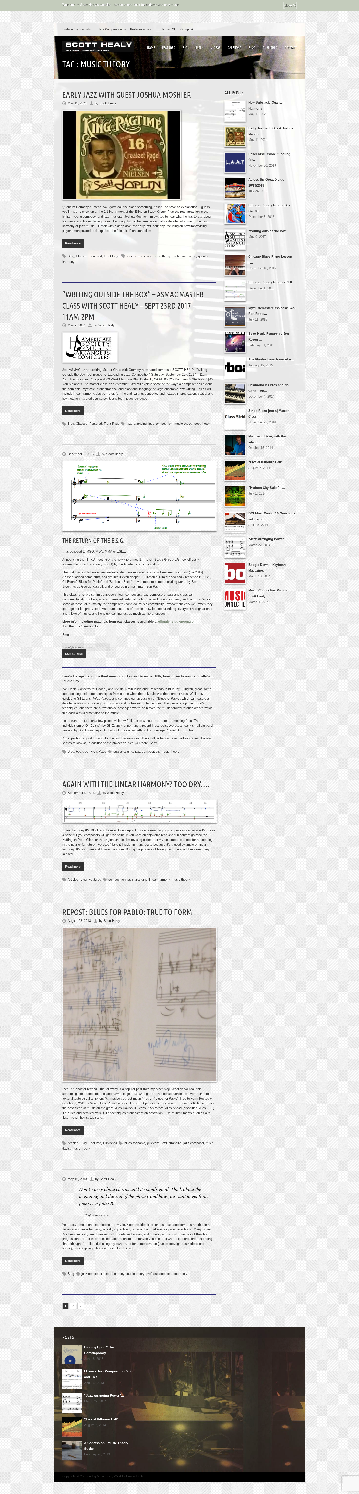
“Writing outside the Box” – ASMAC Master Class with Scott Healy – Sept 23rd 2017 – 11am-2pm (133, 305)
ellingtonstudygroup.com (177, 621)
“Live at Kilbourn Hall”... (267, 462)
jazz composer (193, 1143)
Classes (81, 256)
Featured (168, 48)
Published (270, 48)
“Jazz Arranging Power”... (268, 539)
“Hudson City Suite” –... (266, 488)
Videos (215, 48)
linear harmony (159, 879)
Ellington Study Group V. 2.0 (270, 282)
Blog (252, 48)
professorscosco (184, 256)
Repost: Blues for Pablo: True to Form (127, 912)
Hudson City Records (76, 29)
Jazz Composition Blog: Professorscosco (125, 29)
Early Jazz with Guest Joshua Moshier (126, 94)
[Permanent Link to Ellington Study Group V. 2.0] (139, 495)
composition (117, 879)
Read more (73, 243)
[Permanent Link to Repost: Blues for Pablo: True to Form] (139, 1004)
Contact (291, 48)
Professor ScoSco (96, 1214)
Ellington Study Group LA (176, 29)
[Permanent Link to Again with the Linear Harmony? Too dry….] (139, 811)
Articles (73, 879)
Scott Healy (107, 103)
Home (151, 48)
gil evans (153, 1143)
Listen (199, 48)
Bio (185, 48)
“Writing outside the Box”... (269, 231)
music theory (162, 256)
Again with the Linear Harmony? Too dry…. (136, 784)
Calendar (234, 48)
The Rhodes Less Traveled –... (271, 359)
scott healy (202, 423)
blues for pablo (134, 1143)
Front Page (111, 256)
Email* (67, 634)
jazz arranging (137, 423)
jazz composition (139, 256)
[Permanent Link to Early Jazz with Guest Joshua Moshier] (139, 155)
